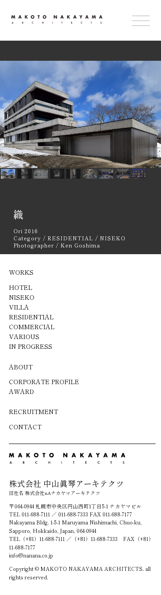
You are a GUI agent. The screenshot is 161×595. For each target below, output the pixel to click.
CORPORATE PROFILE (44, 381)
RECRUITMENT (33, 411)
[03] (57, 173)
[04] (73, 173)
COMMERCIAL (32, 326)
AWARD (21, 391)
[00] (8, 173)
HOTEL (20, 287)
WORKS (21, 272)
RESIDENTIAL (31, 316)
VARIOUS (24, 336)
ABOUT (21, 366)
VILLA (19, 306)
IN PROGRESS (30, 346)
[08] (138, 173)
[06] (106, 173)
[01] (24, 173)
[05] (89, 173)
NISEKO (21, 297)
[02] (40, 173)
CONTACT (25, 426)
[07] (122, 173)
